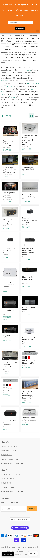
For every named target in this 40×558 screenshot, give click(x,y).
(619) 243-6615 (6, 455)
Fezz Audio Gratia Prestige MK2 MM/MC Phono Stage (29, 251)
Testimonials (21, 547)
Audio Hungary (7, 174)
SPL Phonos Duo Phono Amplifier (28, 362)
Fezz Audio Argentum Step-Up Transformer (29, 220)
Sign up (32, 509)
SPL (2, 94)
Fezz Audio (25, 224)
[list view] (36, 115)
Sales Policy (32, 547)
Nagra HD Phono (9, 336)
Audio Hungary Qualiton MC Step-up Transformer (10, 169)
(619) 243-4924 (6, 483)
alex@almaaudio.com (9, 487)
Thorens (12, 97)
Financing (20, 549)
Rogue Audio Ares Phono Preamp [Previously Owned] (10, 365)
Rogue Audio (6, 371)
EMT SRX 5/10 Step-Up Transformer (8, 221)
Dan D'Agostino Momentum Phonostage (9, 195)
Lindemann (6, 289)
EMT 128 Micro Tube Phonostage (29, 195)
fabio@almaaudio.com (9, 459)
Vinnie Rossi (9, 86)
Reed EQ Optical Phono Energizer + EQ (29, 339)
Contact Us (8, 554)
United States (19, 519)
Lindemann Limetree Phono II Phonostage (9, 284)
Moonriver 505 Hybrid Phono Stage (28, 279)
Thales (24, 400)
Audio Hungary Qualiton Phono (28, 168)
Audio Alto (25, 146)
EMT (23, 198)
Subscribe (20, 29)
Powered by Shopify (20, 554)
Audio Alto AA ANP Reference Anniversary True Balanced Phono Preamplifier (29, 140)
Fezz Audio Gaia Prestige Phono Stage (9, 250)
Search (3, 547)
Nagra (28, 70)
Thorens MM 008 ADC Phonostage (29, 419)
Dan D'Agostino (32, 83)
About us (12, 547)
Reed (23, 344)
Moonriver (25, 283)
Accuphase (5, 81)
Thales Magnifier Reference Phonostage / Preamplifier (28, 394)
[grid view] (31, 115)
